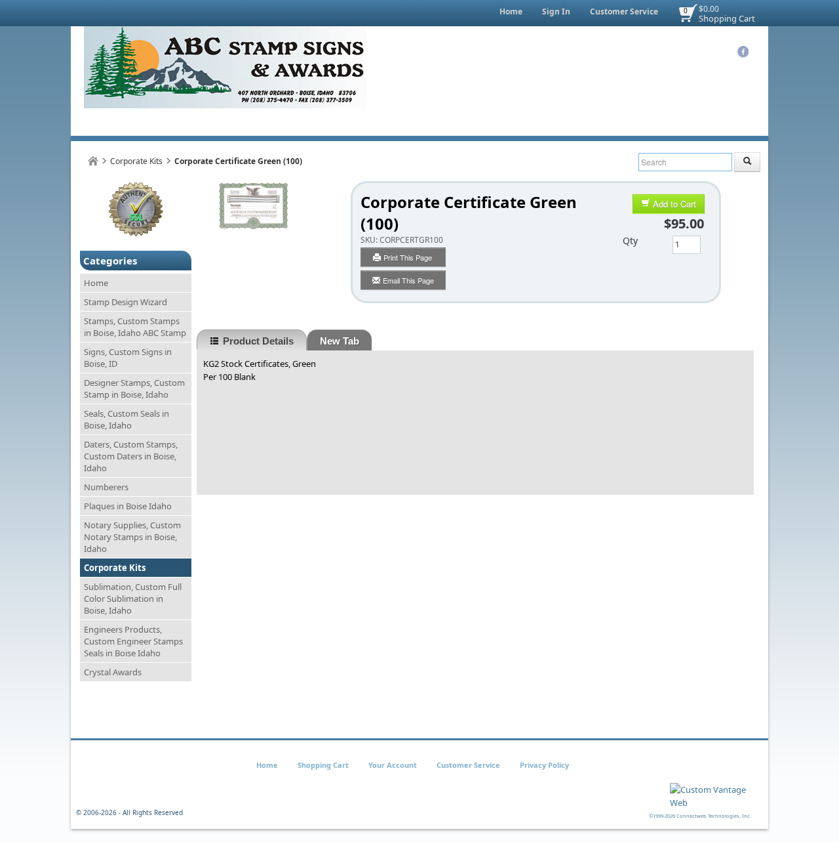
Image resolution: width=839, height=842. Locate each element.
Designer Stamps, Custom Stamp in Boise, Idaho (134, 388)
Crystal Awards (113, 672)
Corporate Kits (136, 161)
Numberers (106, 487)
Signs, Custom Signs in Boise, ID (128, 357)
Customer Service (624, 11)
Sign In (556, 11)
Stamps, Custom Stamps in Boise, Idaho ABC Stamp (135, 327)
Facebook (743, 52)
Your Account (392, 765)
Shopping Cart (727, 18)
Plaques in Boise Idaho (128, 506)
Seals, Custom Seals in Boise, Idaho (126, 419)
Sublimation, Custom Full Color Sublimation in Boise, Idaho (133, 598)
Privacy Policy (544, 765)
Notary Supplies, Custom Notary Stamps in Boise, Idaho (132, 537)
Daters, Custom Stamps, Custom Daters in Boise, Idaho (131, 456)
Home (510, 11)
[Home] (93, 161)
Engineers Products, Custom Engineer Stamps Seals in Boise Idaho (133, 641)
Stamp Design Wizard (125, 302)
